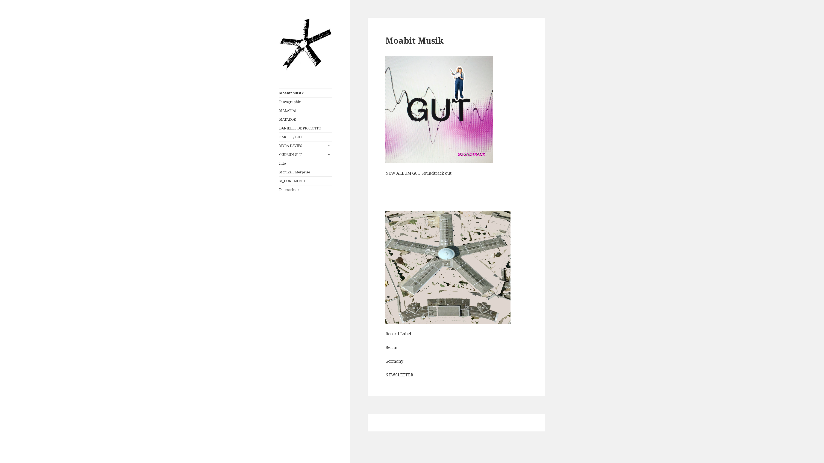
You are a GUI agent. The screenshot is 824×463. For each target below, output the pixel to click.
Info (282, 163)
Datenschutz (289, 189)
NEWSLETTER (399, 375)
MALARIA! (287, 110)
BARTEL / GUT (290, 137)
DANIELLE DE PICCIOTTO (300, 128)
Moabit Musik (291, 93)
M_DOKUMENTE (292, 181)
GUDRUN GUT (290, 154)
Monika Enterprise (294, 172)
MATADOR (287, 119)
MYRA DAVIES (290, 145)
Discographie (290, 101)
